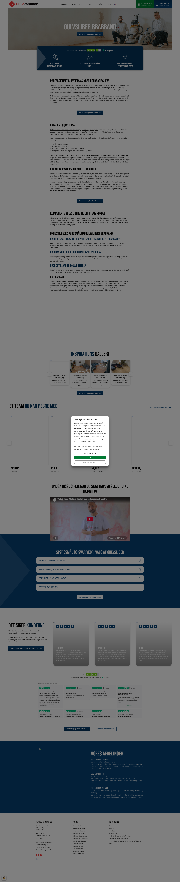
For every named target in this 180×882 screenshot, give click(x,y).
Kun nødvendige (90, 462)
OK (90, 457)
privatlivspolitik (93, 449)
